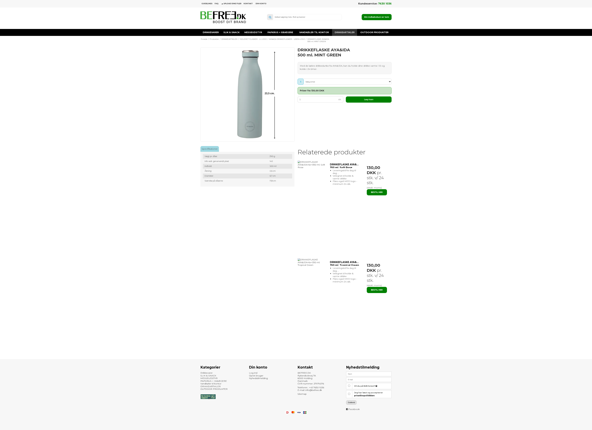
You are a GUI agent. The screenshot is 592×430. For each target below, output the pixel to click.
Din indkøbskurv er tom (376, 17)
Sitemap (302, 394)
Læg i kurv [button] (368, 99)
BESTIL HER (377, 192)
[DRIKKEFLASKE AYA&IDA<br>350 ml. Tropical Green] (312, 262)
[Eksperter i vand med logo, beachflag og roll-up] (223, 17)
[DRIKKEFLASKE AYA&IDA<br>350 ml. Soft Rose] (312, 165)
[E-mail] (369, 379)
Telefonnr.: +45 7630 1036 (311, 387)
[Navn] (369, 373)
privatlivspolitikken (364, 395)
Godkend (351, 402)
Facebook (354, 409)
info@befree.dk (313, 390)
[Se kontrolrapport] (208, 400)
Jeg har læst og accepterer (368, 394)
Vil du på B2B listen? (365, 386)
